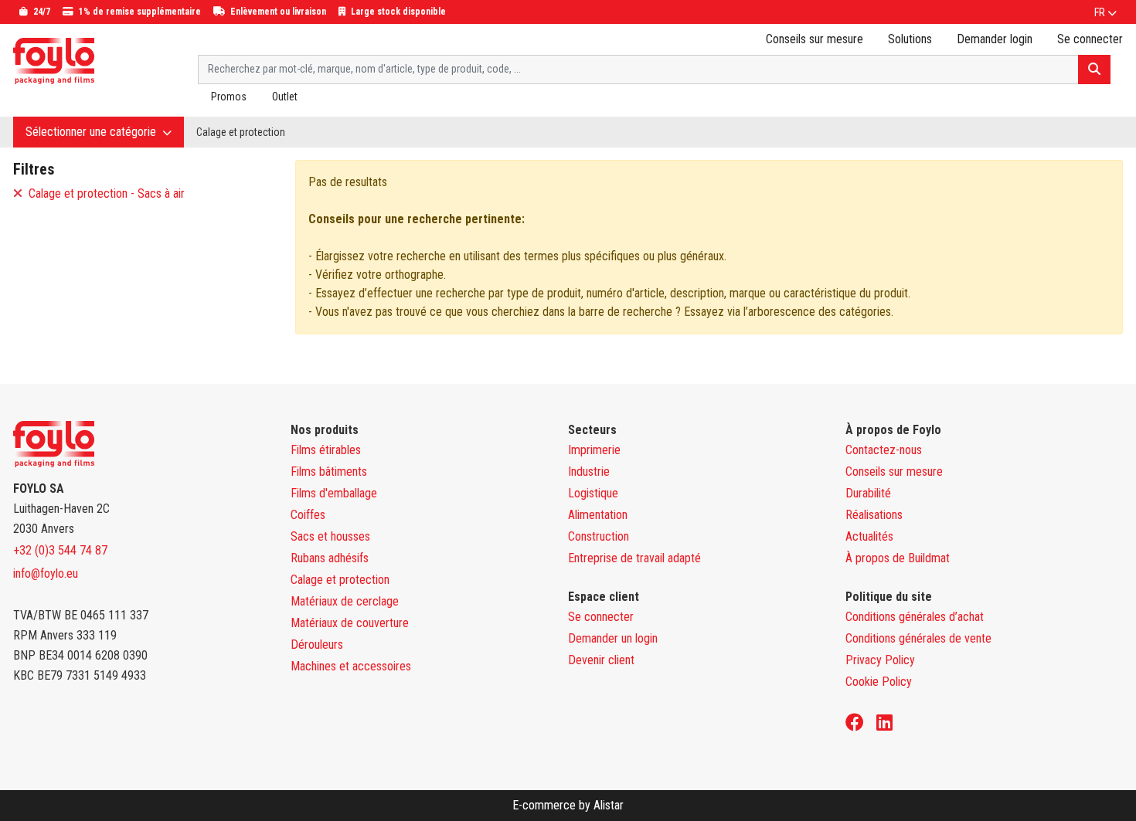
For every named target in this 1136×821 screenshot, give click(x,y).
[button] (1105, 12)
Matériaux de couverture (350, 623)
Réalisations (874, 514)
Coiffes (308, 514)
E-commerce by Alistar (568, 805)
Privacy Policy (880, 660)
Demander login (994, 39)
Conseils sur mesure (814, 39)
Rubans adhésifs (330, 558)
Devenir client (601, 660)
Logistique (593, 493)
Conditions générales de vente (918, 638)
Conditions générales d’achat (914, 616)
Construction (598, 536)
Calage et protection (240, 132)
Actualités (869, 536)
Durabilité (868, 493)
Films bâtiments (329, 471)
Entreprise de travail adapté (634, 558)
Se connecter (601, 616)
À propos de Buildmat (897, 558)
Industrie (589, 471)
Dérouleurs (317, 644)
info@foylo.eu (45, 573)
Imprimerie (594, 450)
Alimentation (598, 514)
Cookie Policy (878, 681)
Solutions (910, 39)
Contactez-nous (883, 450)
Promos (229, 96)
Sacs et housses (330, 536)
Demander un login (613, 638)
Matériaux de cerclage (345, 601)
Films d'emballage (334, 493)
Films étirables (326, 450)
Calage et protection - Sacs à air (105, 193)
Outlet (285, 96)
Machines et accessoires (351, 666)
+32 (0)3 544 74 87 (60, 550)
